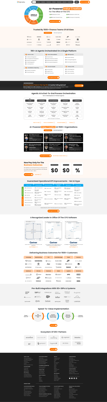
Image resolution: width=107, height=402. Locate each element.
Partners (54, 2)
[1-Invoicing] (41, 101)
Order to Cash (36, 122)
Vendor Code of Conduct (72, 362)
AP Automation (26, 368)
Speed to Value (56, 380)
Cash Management (42, 371)
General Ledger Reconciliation (73, 394)
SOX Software (71, 393)
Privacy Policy (71, 358)
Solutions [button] (43, 2)
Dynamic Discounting (57, 396)
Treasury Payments (42, 373)
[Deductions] (65, 101)
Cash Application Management (28, 359)
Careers (55, 364)
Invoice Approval (56, 391)
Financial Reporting (41, 368)
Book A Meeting (28, 174)
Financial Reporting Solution (43, 396)
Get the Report (32, 247)
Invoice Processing (56, 387)
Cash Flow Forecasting (42, 388)
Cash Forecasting (41, 372)
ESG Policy (70, 363)
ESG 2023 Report (71, 364)
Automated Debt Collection (28, 387)
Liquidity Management (42, 392)
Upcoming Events (56, 362)
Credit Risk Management (27, 391)
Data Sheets (56, 374)
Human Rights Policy (72, 359)
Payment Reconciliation (72, 391)
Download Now (78, 85)
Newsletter (40, 377)
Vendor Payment (26, 370)
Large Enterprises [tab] (48, 32)
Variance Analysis (71, 396)
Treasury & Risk (41, 369)
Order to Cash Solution (27, 395)
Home (34, 2)
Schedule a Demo (56, 369)
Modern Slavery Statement (73, 367)
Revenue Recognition (42, 391)
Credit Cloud (26, 361)
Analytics (25, 363)
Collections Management (27, 358)
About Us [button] (64, 2)
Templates (40, 380)
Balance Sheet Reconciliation (43, 359)
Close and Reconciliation (43, 356)
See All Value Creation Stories (59, 155)
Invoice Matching (56, 392)
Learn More (37, 174)
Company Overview (57, 358)
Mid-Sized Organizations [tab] (58, 32)
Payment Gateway (26, 373)
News (55, 361)
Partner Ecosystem (57, 379)
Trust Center (56, 363)
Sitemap (55, 371)
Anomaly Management (42, 361)
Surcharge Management (27, 374)
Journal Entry (71, 395)
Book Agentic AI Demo (54, 21)
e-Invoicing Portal (26, 362)
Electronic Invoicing (27, 394)
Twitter (72, 378)
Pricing (55, 367)
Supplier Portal (26, 369)
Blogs (39, 376)
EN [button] (77, 2)
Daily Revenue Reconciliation (43, 360)
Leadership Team (56, 359)
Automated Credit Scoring (28, 392)
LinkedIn (74, 378)
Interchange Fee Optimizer (28, 375)
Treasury (71, 122)
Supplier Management (57, 394)
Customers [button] (49, 2)
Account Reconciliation (42, 363)
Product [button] (38, 2)
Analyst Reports (56, 377)
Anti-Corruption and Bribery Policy (74, 360)
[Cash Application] (53, 101)
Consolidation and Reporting (44, 365)
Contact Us (70, 2)
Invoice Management (57, 393)
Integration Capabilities (57, 378)
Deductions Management (27, 360)
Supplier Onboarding (57, 395)
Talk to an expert (84, 2)
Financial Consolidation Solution (43, 395)
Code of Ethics (71, 361)
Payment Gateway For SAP (28, 376)
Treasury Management (42, 387)
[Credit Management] (29, 101)
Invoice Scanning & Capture (58, 388)
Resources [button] (59, 2)
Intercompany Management (43, 362)
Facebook (69, 378)
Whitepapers (41, 381)
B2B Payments (26, 372)
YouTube (76, 378)
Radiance (55, 368)
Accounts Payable (61, 122)
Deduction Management (27, 393)
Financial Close (41, 358)
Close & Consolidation (48, 122)
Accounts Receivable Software (28, 364)
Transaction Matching (72, 392)
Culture (55, 360)
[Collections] (77, 101)
